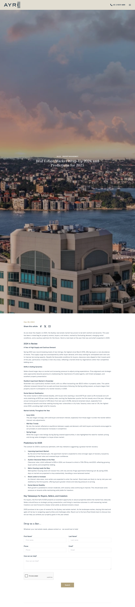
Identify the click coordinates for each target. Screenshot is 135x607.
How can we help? (30, 556)
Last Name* (73, 536)
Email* (71, 546)
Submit (67, 585)
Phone (26, 546)
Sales (59, 156)
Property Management (70, 156)
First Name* (28, 536)
